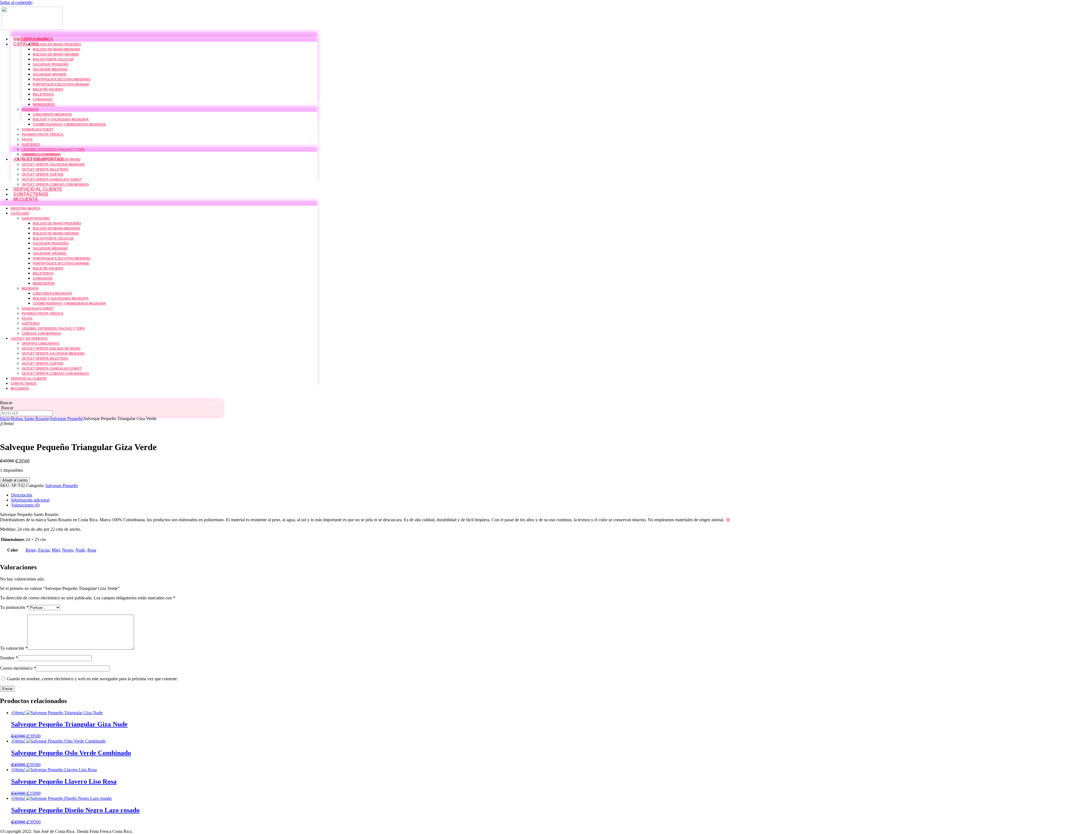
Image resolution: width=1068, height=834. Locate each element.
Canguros (43, 99)
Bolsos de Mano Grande (56, 54)
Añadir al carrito (15, 480)
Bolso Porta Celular (53, 59)
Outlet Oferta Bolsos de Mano (51, 160)
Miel (56, 550)
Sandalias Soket (38, 129)
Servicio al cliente (37, 189)
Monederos (44, 104)
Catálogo (26, 44)
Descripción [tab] (21, 495)
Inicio (5, 418)
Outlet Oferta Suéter (42, 175)
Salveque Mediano (50, 69)
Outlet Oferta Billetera (45, 170)
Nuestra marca (26, 208)
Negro (67, 550)
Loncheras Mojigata (52, 114)
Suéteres (31, 145)
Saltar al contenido (16, 2)
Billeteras (43, 94)
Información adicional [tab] (30, 500)
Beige (31, 550)
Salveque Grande (49, 74)
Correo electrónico (18, 668)
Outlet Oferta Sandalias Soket (52, 180)
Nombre (9, 658)
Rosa (91, 550)
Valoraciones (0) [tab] (25, 505)
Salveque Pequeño (50, 64)
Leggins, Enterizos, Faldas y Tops (53, 150)
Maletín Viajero (48, 89)
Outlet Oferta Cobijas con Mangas (55, 185)
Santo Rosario (36, 39)
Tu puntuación (14, 607)
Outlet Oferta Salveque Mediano (53, 165)
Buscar (6, 402)
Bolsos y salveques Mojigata (61, 119)
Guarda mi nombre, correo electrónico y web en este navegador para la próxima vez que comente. (92, 678)
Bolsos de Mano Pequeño (57, 44)
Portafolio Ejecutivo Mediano (61, 79)
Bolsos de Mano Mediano (56, 49)
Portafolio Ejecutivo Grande (61, 84)
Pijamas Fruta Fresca (42, 134)
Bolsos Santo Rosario (30, 418)
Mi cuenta (25, 199)
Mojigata (30, 109)
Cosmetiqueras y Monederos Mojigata (69, 124)
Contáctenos (30, 194)
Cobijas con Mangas (41, 334)
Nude (80, 550)
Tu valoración (14, 648)
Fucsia (44, 550)
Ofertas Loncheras (41, 155)
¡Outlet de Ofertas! (29, 339)
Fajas (27, 140)
